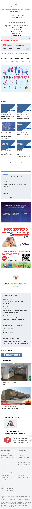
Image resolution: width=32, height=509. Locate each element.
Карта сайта (5, 459)
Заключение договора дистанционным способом (14, 185)
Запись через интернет (23, 457)
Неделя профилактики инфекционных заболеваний (7, 118)
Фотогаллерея (21, 475)
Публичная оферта (22, 466)
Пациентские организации (8, 473)
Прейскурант (6, 190)
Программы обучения (7, 485)
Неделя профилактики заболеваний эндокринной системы (23, 136)
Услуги (19, 454)
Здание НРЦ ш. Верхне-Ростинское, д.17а (13, 408)
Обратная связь (7, 49)
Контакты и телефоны (7, 457)
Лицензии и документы (7, 488)
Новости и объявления (11, 295)
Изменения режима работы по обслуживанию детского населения (13, 319)
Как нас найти (21, 455)
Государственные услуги (8, 477)
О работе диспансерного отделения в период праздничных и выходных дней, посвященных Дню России (15, 310)
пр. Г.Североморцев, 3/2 (8, 385)
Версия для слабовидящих (11, 41)
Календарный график (7, 486)
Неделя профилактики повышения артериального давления (24, 154)
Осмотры (17, 49)
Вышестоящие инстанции (24, 479)
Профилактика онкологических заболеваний (6, 136)
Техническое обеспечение (8, 492)
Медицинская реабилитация (9, 479)
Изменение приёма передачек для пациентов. (13, 302)
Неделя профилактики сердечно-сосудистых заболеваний (23, 118)
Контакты (5, 193)
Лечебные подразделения (10, 197)
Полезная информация (7, 455)
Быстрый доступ (16, 176)
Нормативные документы (24, 473)
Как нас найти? (19, 45)
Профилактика (5, 475)
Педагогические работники (8, 490)
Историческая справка (23, 472)
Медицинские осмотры (9, 181)
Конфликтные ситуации (23, 460)
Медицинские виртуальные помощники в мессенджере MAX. (15, 331)
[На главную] (16, 3)
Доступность (21, 459)
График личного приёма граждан (12, 325)
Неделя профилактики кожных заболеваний (7, 153)
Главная (9, 45)
